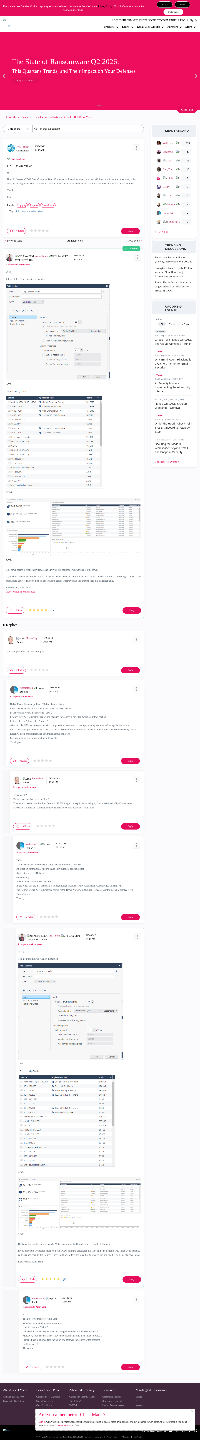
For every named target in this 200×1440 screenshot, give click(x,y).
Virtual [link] (172, 324)
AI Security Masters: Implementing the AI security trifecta (172, 387)
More (188, 26)
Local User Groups (148, 26)
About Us (125, 1437)
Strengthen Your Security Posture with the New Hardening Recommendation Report (173, 271)
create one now (63, 1425)
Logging (21, 205)
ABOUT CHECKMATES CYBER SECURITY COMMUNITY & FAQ (148, 20)
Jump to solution (18, 159)
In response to (18, 265)
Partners (172, 26)
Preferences (173, 12)
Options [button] (140, 117)
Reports (34, 205)
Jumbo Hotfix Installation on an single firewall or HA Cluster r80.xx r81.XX (173, 286)
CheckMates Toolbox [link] (111, 1397)
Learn (125, 26)
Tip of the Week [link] (76, 1401)
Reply (130, 231)
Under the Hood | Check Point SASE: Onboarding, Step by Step (173, 427)
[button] (164, 4)
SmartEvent (48, 205)
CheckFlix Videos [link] (44, 1405)
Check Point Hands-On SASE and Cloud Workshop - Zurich (173, 341)
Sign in (42, 1421)
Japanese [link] (139, 1405)
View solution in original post (20, 591)
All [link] (162, 324)
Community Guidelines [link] (13, 1401)
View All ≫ (162, 232)
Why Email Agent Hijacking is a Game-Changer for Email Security (173, 363)
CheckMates (12, 117)
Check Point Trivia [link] (44, 1401)
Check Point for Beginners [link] (48, 1397)
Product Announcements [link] (113, 1405)
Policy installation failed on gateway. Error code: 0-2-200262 (173, 259)
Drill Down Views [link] (83, 117)
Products (109, 26)
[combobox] (88, 128)
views (40, 211)
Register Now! (25, 80)
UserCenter (138, 1437)
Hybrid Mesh (40, 117)
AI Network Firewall (60, 117)
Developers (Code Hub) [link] (112, 1401)
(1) (52, 610)
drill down (20, 211)
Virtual (159, 351)
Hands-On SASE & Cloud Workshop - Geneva (171, 405)
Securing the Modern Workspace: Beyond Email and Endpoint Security (171, 448)
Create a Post (187, 110)
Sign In (193, 20)
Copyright (98, 1437)
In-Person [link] (185, 324)
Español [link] (138, 1397)
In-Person (160, 332)
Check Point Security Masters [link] (82, 1397)
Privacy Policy (105, 6)
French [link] (138, 1401)
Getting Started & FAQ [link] (13, 1397)
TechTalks (73, 1405)
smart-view (31, 211)
